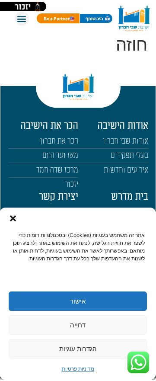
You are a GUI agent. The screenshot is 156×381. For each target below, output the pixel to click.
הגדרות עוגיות (78, 349)
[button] (13, 218)
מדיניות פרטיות (78, 368)
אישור (78, 301)
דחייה (78, 325)
